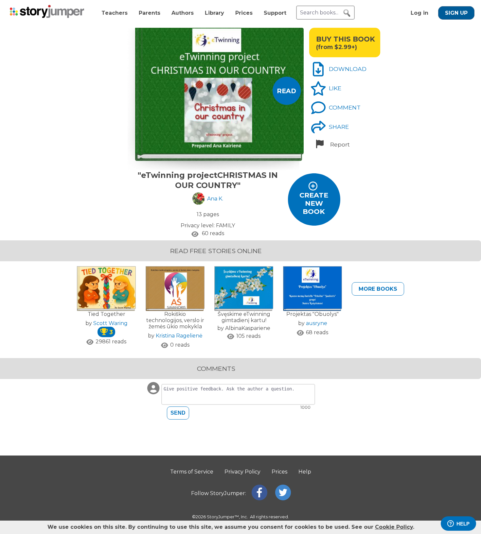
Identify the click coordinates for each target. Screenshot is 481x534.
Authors (182, 13)
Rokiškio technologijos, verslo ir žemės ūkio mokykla (175, 320)
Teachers (114, 13)
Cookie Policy (394, 527)
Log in (419, 13)
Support (275, 13)
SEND (178, 413)
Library (214, 13)
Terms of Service (191, 472)
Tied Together (106, 314)
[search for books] (347, 13)
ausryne (316, 323)
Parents (149, 13)
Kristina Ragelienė (179, 336)
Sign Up (456, 13)
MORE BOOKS (378, 289)
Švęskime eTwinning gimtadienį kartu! (244, 317)
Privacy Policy (242, 472)
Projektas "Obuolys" (312, 314)
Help (304, 472)
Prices (244, 13)
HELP (463, 523)
